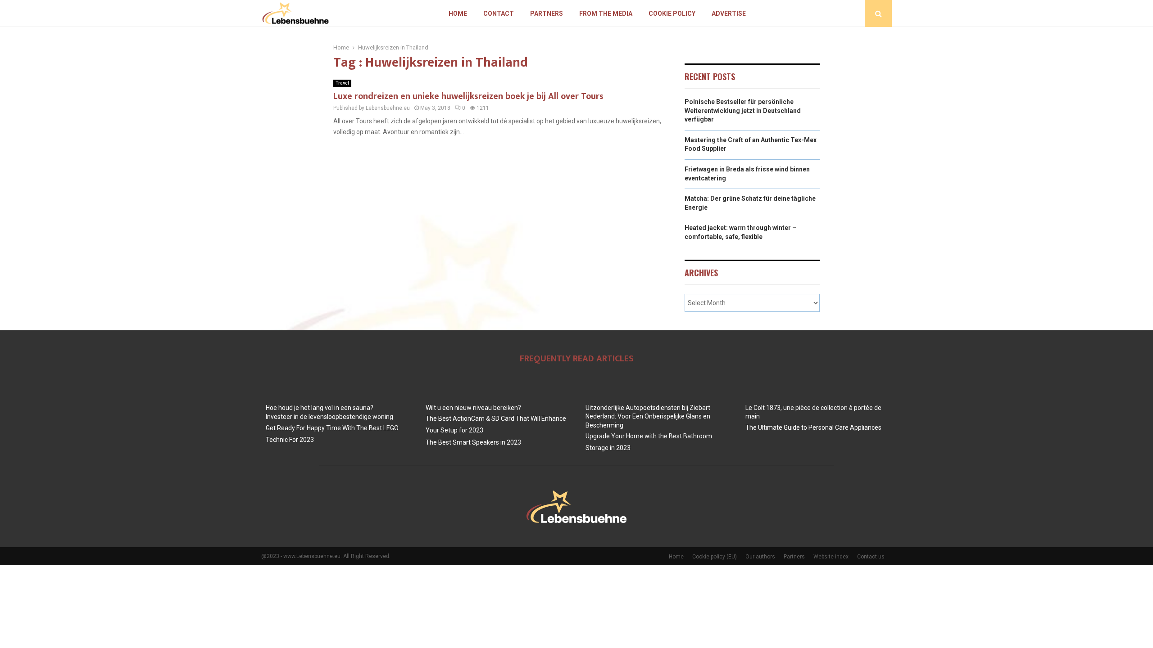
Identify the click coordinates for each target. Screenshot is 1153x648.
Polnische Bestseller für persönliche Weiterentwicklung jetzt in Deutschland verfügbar (743, 110)
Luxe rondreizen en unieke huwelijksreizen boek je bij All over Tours (468, 96)
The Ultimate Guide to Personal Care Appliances (813, 427)
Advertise (729, 13)
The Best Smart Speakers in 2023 (473, 442)
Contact (498, 13)
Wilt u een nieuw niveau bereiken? (473, 407)
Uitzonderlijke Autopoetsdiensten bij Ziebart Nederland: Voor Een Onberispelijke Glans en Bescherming (648, 416)
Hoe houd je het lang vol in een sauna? (319, 407)
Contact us (871, 557)
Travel (342, 83)
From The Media (605, 13)
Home (458, 13)
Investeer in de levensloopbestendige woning (329, 416)
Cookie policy (672, 13)
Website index (831, 557)
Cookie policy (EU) (714, 557)
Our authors (760, 557)
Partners (546, 13)
